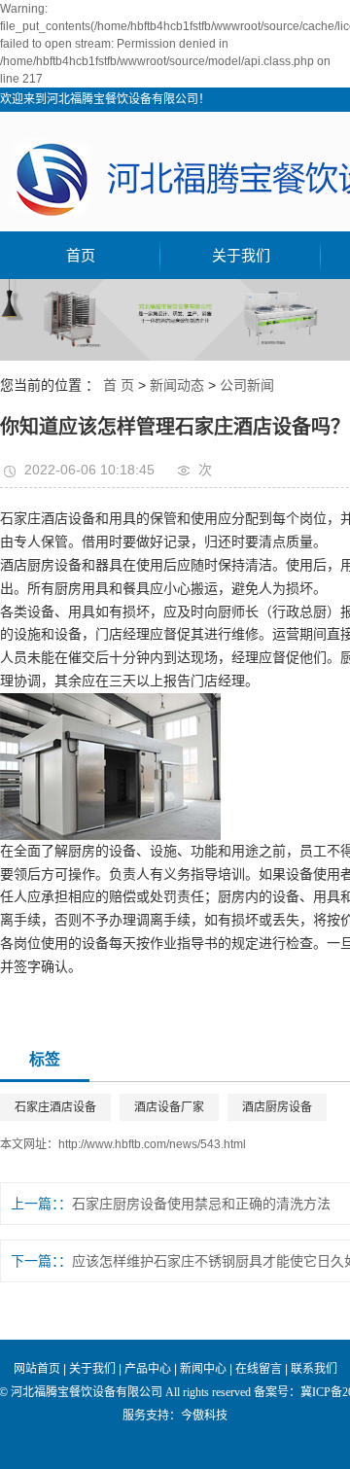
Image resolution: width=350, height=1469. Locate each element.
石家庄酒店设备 (55, 1107)
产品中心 (147, 1369)
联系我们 (314, 1369)
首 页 (118, 385)
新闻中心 (203, 1369)
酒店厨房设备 (277, 1107)
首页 (80, 255)
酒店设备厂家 (169, 1107)
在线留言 (258, 1369)
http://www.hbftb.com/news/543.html (152, 1144)
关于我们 (241, 255)
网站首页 (37, 1369)
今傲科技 (204, 1415)
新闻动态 (177, 385)
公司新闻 (247, 385)
